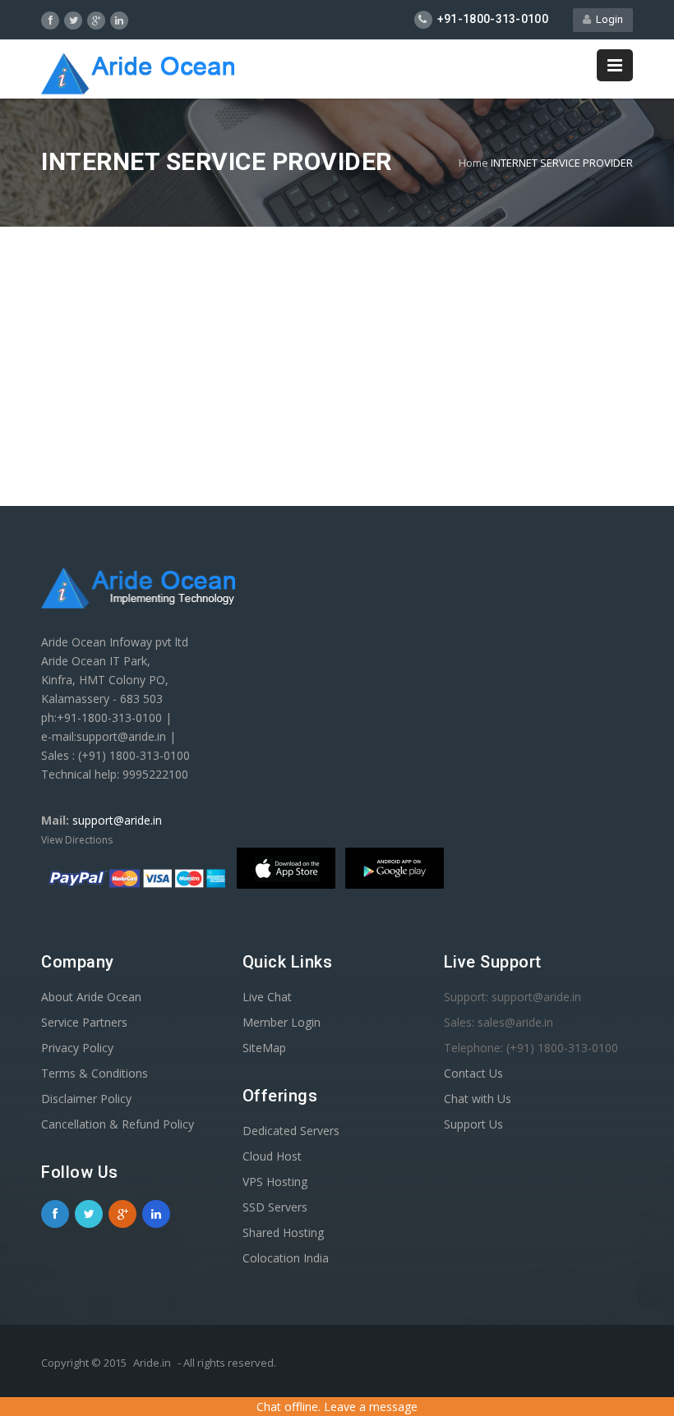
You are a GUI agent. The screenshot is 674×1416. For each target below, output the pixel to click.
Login (607, 19)
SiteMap (264, 1047)
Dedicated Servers (290, 1130)
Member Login (281, 1022)
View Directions (77, 840)
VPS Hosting (274, 1181)
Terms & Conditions (94, 1073)
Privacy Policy (77, 1047)
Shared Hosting (283, 1232)
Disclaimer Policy (86, 1098)
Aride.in (152, 1362)
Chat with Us (477, 1098)
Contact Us (473, 1073)
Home (473, 162)
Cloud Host (272, 1156)
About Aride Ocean (91, 997)
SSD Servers (274, 1207)
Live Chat (267, 997)
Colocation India (285, 1258)
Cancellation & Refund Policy (117, 1124)
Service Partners (84, 1022)
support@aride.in (117, 820)
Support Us (473, 1124)
